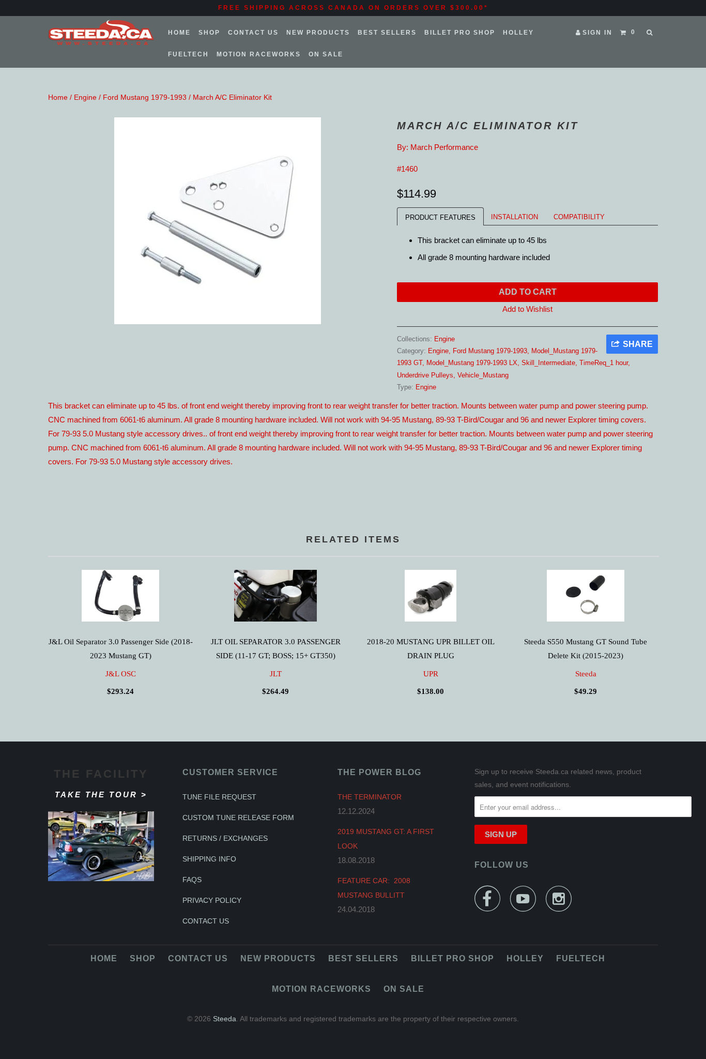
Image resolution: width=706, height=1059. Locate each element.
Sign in (597, 32)
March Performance (444, 147)
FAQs (192, 879)
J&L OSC (120, 674)
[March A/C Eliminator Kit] (217, 220)
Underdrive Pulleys (425, 375)
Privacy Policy (211, 900)
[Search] (650, 32)
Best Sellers (387, 32)
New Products (318, 32)
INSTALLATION (514, 217)
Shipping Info (209, 859)
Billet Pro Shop (459, 32)
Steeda (585, 674)
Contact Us (253, 32)
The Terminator (369, 797)
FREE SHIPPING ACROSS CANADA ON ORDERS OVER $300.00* (353, 7)
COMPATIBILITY (579, 217)
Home (179, 32)
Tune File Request (219, 797)
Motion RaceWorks (259, 54)
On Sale (326, 54)
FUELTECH (188, 54)
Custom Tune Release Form (238, 817)
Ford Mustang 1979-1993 (145, 97)
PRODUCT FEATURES (440, 217)
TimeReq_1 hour (603, 363)
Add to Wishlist (527, 309)
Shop (209, 32)
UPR (430, 674)
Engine (85, 97)
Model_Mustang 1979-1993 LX (471, 363)
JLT (276, 674)
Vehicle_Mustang (483, 375)
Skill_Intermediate (548, 363)
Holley (518, 32)
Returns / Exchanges (225, 838)
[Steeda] (101, 33)
